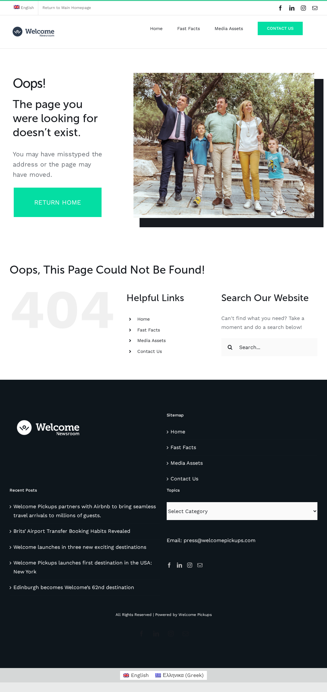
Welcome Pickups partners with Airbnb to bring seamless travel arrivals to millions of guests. (84, 510)
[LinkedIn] (179, 565)
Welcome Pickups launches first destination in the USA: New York (82, 567)
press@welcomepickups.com (219, 540)
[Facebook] (169, 565)
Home (143, 319)
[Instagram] (189, 565)
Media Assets (151, 340)
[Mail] (199, 565)
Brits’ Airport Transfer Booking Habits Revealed (71, 531)
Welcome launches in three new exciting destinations (79, 547)
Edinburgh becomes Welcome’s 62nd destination (73, 587)
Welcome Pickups (195, 614)
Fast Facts (148, 329)
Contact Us (149, 351)
